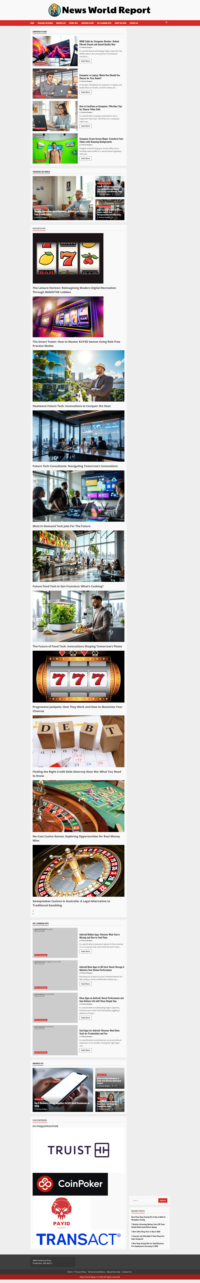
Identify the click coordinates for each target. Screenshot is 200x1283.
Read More (85, 61)
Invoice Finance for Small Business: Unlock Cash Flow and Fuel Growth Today (63, 198)
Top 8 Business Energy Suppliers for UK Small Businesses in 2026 (63, 1090)
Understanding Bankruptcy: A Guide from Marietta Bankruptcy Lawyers (109, 1081)
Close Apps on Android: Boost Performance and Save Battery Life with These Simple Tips (55, 1008)
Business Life (61, 23)
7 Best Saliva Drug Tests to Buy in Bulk (145, 1231)
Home (32, 23)
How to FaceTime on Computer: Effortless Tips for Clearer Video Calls (55, 116)
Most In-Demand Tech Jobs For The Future (61, 526)
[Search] (166, 22)
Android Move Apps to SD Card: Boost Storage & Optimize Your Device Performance (55, 975)
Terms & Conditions (96, 1272)
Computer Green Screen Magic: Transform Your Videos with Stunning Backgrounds (55, 148)
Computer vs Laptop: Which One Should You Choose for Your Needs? (55, 84)
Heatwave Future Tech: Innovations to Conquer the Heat (72, 406)
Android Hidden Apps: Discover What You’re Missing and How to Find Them (55, 943)
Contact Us (134, 23)
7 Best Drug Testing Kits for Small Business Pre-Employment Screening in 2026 (147, 1245)
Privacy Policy (80, 1272)
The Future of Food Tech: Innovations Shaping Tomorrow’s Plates (77, 646)
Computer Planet (87, 23)
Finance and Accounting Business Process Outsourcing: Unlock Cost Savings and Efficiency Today (109, 189)
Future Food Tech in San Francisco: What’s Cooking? (68, 586)
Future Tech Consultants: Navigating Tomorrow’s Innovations (75, 466)
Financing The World (45, 23)
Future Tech (73, 23)
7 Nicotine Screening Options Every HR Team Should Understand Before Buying (148, 1225)
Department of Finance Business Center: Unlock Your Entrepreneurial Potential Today (109, 212)
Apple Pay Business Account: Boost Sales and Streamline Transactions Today (108, 1104)
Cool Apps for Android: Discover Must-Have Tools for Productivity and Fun (55, 1040)
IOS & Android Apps (104, 23)
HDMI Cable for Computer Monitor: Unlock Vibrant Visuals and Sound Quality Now (55, 51)
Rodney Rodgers (86, 47)
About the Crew (120, 23)
